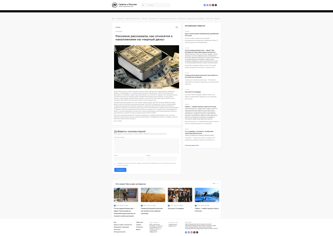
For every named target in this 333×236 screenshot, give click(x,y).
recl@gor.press (172, 226)
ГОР (117, 205)
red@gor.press (153, 231)
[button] (217, 202)
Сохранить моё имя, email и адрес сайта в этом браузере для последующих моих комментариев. (146, 164)
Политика (182, 18)
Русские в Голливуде (193, 92)
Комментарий (119, 137)
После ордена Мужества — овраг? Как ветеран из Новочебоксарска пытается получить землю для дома (200, 52)
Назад (118, 27)
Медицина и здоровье (196, 18)
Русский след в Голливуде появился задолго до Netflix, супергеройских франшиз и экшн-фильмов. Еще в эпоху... (201, 97)
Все (113, 18)
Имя (116, 155)
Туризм (144, 18)
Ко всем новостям (192, 145)
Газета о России (128, 4)
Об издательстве (119, 232)
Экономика (153, 18)
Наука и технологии (133, 18)
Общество (120, 18)
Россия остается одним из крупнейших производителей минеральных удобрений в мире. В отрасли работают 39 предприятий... (201, 40)
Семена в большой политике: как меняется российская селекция (152, 211)
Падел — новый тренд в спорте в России (200, 106)
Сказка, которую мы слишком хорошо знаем (199, 135)
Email (148, 155)
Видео (217, 18)
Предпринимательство (168, 18)
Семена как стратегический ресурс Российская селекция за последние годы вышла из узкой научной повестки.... (202, 82)
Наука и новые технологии (123, 225)
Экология (209, 18)
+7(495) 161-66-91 (172, 224)
